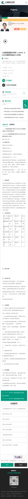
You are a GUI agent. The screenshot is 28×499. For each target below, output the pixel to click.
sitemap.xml (21, 496)
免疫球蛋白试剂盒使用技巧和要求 (12, 108)
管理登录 (15, 496)
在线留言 (12, 124)
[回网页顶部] (25, 101)
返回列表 (7, 395)
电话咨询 (25, 106)
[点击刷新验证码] (18, 457)
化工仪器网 (8, 496)
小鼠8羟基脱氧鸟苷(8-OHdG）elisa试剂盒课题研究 (15, 117)
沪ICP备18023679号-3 (16, 493)
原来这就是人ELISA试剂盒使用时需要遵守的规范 (15, 111)
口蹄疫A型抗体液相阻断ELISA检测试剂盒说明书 (15, 114)
